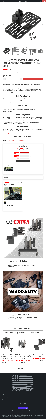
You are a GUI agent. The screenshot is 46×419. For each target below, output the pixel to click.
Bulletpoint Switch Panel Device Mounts (16, 140)
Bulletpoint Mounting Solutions (9, 410)
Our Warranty (12, 322)
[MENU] (0, 1)
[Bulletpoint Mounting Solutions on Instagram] (23, 404)
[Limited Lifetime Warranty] (23, 291)
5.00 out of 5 (26, 148)
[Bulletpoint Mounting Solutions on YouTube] (25, 404)
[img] (6, 182)
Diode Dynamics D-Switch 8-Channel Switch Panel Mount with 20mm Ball (19, 133)
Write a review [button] (23, 161)
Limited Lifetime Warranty (18, 314)
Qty (3, 76)
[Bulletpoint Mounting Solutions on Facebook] (21, 404)
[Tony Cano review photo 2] (5, 202)
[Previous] (4, 24)
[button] (6, 69)
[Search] (40, 1)
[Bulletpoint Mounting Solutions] (23, 1)
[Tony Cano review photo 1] (13, 193)
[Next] (42, 24)
